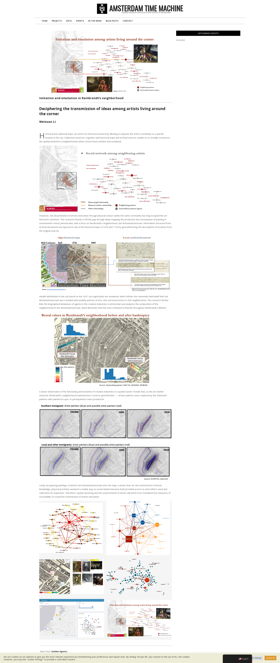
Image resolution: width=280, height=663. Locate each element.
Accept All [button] (270, 658)
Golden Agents (59, 651)
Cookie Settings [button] (254, 658)
